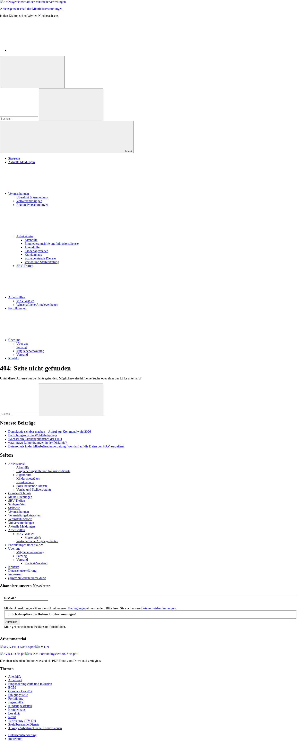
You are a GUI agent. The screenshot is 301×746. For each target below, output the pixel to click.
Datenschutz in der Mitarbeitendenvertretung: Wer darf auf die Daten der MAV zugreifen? (66, 446)
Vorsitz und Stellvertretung (42, 262)
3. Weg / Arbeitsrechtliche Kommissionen (35, 728)
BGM (12, 687)
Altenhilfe (31, 240)
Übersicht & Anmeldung (32, 197)
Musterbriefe (33, 537)
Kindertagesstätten (36, 251)
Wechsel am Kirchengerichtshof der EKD (35, 439)
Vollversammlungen (29, 201)
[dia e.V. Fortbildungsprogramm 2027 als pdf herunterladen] (51, 653)
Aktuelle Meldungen (21, 162)
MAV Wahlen (25, 301)
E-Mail (10, 598)
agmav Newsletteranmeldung (27, 578)
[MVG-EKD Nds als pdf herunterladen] (17, 647)
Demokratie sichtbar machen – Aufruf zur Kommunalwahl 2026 (49, 431)
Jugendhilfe (32, 247)
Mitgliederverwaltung (30, 351)
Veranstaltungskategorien (24, 515)
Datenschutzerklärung (22, 570)
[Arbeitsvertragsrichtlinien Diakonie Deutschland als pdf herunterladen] (12, 653)
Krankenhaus (33, 254)
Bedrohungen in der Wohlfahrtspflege (32, 435)
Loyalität (14, 713)
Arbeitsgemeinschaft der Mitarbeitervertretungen (31, 8)
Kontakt (13, 358)
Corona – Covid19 (20, 691)
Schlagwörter (16, 504)
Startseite (14, 158)
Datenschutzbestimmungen (158, 608)
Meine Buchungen (20, 497)
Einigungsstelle (18, 695)
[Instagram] (39, 50)
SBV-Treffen (24, 265)
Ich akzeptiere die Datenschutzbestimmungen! (43, 614)
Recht (12, 717)
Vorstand (22, 354)
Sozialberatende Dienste (40, 258)
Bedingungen (77, 608)
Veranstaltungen (18, 193)
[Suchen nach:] (19, 118)
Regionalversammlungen (32, 204)
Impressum (15, 574)
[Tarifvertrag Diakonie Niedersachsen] (42, 647)
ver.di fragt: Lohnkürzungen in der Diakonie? (37, 442)
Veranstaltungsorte (20, 519)
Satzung (21, 347)
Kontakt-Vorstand (36, 563)
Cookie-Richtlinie (19, 493)
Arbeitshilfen (16, 297)
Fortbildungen (17, 308)
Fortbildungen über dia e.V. (26, 545)
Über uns (14, 340)
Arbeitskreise (24, 236)
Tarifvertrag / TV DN (22, 720)
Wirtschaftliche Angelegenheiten (37, 304)
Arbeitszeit (15, 680)
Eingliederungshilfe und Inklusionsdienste (52, 243)
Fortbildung (15, 698)
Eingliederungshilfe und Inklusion (30, 684)
